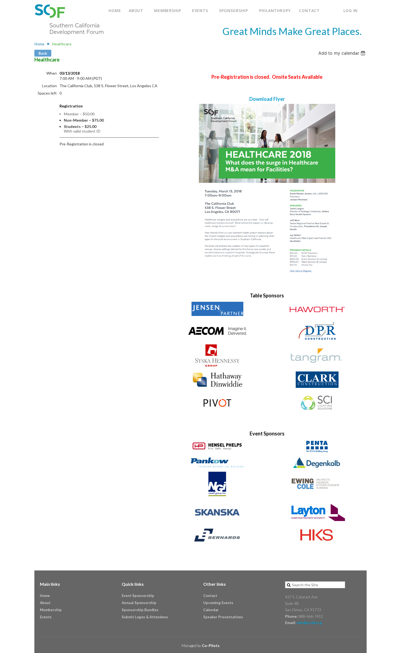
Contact (210, 595)
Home (39, 44)
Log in (350, 10)
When (51, 73)
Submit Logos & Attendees (145, 617)
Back (42, 53)
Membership (51, 610)
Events (46, 617)
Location (49, 85)
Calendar (211, 610)
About (45, 603)
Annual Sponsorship (139, 603)
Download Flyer (267, 99)
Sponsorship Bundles (140, 610)
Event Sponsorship (138, 595)
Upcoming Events (218, 603)
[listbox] (342, 53)
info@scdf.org (309, 622)
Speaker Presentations (223, 617)
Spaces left (47, 93)
